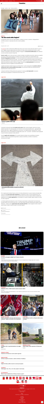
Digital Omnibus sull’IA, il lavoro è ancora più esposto (12, 363)
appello (3, 48)
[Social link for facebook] (20, 385)
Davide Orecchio (3, 258)
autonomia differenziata (5, 211)
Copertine (6, 8)
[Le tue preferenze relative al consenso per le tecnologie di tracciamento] (42, 402)
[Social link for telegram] (24, 385)
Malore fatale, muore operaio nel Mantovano (32, 346)
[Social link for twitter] (19, 385)
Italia (9, 8)
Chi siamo (22, 396)
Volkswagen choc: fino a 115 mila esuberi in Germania (12, 368)
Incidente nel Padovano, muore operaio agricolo (11, 353)
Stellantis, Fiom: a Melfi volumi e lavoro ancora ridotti (13, 288)
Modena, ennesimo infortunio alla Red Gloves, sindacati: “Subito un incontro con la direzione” (11, 318)
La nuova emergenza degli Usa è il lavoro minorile (12, 257)
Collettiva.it (22, 387)
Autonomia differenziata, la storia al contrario (13, 187)
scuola (4, 210)
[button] (38, 46)
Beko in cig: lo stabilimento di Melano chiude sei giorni (12, 373)
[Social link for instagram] (21, 385)
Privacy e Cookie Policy (22, 402)
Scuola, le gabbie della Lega (8, 121)
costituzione (3, 213)
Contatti (22, 398)
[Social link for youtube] (23, 385)
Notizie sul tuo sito (22, 399)
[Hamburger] (1, 3)
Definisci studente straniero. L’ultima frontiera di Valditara (13, 358)
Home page (2, 8)
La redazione (22, 397)
